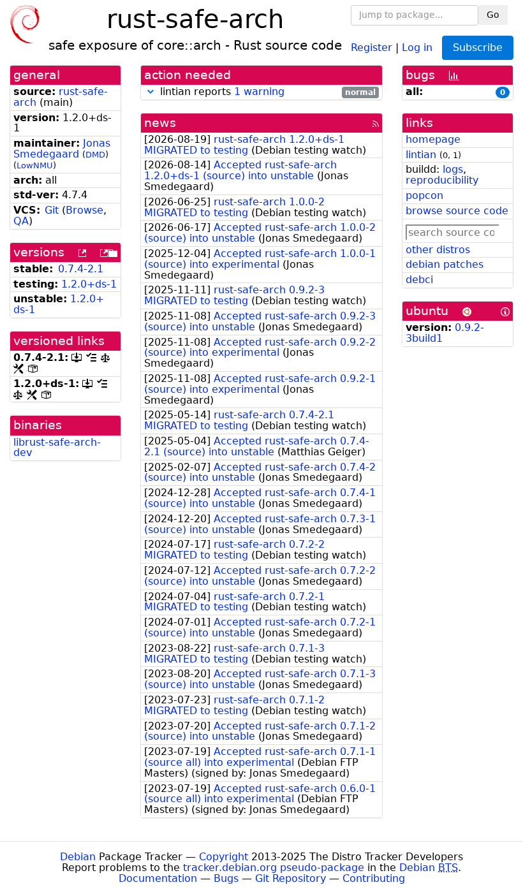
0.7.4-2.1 (80, 269)
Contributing (374, 878)
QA (21, 221)
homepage (433, 139)
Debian (78, 857)
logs (453, 169)
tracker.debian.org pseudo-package (273, 867)
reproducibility (442, 180)
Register (371, 47)
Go (493, 15)
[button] (150, 91)
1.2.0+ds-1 (89, 284)
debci (419, 280)
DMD (95, 154)
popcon (424, 195)
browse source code (457, 211)
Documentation (158, 878)
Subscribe (478, 47)
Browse (84, 210)
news (160, 122)
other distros (438, 250)
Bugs (226, 878)
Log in (417, 47)
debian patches (444, 264)
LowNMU (35, 165)
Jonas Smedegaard (61, 148)
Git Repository (290, 878)
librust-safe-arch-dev (57, 447)
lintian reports (266, 92)
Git (52, 210)
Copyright (223, 857)
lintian (421, 155)
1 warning (259, 91)
